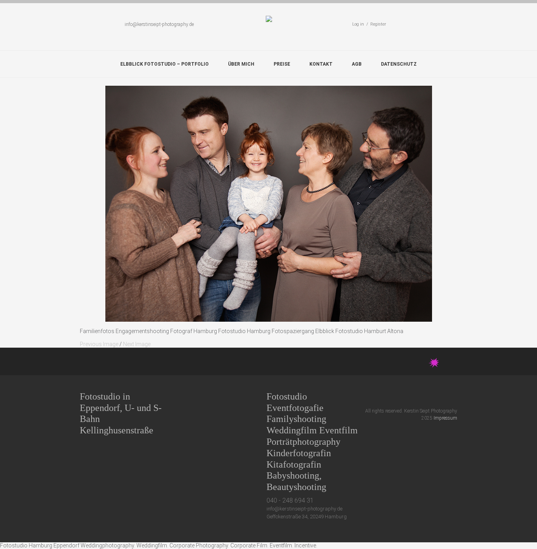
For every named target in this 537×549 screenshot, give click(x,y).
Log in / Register (369, 24)
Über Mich (241, 64)
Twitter (395, 396)
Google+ (424, 396)
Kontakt (321, 64)
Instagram (439, 396)
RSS (454, 396)
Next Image (137, 344)
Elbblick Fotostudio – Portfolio (164, 64)
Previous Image (99, 344)
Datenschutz (399, 64)
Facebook (410, 396)
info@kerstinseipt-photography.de (159, 24)
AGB (357, 64)
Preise (282, 64)
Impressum (445, 418)
